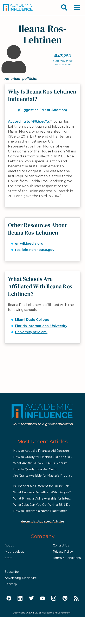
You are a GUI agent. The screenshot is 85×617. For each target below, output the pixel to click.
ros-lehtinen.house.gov (34, 250)
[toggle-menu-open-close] (77, 7)
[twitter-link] (31, 598)
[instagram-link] (53, 598)
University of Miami (31, 332)
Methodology (14, 552)
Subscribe (12, 572)
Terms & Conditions (67, 558)
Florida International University (41, 326)
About (9, 545)
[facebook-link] (9, 598)
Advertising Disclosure (21, 578)
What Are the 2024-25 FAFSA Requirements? (46, 463)
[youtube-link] (42, 598)
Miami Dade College (32, 320)
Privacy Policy (63, 552)
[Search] (64, 7)
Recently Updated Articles (42, 521)
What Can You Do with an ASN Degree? (42, 492)
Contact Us (61, 545)
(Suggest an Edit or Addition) (42, 110)
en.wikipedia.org (29, 244)
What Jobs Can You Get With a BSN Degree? (46, 505)
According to (28, 121)
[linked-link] (20, 598)
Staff (8, 558)
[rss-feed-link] (76, 598)
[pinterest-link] (65, 598)
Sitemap (11, 584)
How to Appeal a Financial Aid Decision (41, 451)
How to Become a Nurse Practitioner (40, 511)
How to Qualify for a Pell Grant (35, 469)
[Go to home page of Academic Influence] (18, 7)
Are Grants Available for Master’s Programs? (44, 475)
